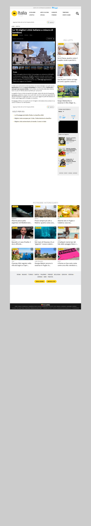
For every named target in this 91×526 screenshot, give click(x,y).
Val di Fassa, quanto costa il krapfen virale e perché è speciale (68, 60)
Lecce (59, 240)
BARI (45, 277)
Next (54, 68)
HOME (13, 26)
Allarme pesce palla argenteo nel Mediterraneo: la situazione (22, 223)
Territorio (66, 12)
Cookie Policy (27, 308)
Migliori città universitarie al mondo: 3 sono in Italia (30, 121)
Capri (13, 261)
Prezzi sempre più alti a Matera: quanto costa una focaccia (44, 223)
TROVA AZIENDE (40, 281)
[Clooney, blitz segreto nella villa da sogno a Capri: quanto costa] (22, 254)
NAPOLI (37, 274)
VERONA (70, 274)
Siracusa (26, 35)
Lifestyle (31, 15)
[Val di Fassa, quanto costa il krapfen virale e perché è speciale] (68, 49)
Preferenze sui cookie (35, 308)
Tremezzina (60, 77)
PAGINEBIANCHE (44, 306)
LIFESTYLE (18, 26)
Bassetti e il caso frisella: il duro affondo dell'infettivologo (21, 244)
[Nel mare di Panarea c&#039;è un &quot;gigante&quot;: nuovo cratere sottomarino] (45, 233)
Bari (59, 218)
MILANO (24, 274)
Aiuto (40, 308)
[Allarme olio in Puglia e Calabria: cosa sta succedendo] (68, 211)
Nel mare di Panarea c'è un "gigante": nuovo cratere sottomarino (44, 244)
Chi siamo (14, 308)
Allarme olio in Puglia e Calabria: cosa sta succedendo (66, 223)
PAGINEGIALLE (25, 306)
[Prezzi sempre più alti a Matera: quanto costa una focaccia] (45, 211)
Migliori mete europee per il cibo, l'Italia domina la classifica (33, 118)
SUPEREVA (74, 306)
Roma (31, 35)
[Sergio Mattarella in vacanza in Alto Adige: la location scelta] (68, 91)
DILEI (55, 306)
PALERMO (43, 274)
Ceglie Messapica (39, 261)
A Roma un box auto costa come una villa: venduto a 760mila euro (67, 265)
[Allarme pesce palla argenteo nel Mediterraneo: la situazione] (22, 211)
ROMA (19, 274)
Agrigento (14, 218)
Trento (59, 56)
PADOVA (50, 277)
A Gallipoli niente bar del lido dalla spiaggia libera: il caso (67, 244)
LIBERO (16, 306)
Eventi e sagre (66, 15)
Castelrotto (60, 98)
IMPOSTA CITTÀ (51, 281)
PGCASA (39, 306)
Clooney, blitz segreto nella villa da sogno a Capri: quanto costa (21, 265)
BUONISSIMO (69, 306)
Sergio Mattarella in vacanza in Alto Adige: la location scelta (66, 103)
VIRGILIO (20, 306)
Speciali (42, 15)
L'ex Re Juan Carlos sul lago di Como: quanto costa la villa (67, 81)
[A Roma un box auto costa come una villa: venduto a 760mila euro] (68, 254)
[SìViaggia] (55, 8)
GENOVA (64, 274)
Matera (36, 218)
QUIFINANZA (63, 306)
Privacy (23, 308)
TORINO (30, 274)
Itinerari (54, 15)
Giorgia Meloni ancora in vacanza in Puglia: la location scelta (44, 265)
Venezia (21, 35)
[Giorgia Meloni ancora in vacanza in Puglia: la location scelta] (45, 254)
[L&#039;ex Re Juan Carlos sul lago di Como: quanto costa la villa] (68, 70)
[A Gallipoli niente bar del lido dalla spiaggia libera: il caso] (68, 233)
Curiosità (54, 12)
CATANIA (39, 277)
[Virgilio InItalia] (19, 13)
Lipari (36, 240)
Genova (13, 240)
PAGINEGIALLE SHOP (33, 306)
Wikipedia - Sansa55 (18, 64)
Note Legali (19, 308)
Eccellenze (32, 12)
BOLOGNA (57, 274)
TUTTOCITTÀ (50, 306)
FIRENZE (50, 274)
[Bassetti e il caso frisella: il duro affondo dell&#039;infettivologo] (22, 233)
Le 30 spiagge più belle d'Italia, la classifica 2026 (29, 115)
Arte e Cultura (44, 12)
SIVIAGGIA (59, 306)
